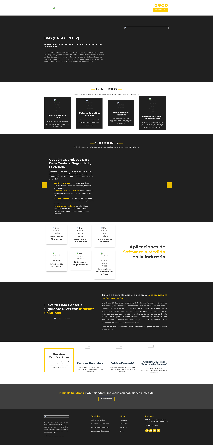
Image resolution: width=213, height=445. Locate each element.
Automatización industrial (100, 424)
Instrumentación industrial (100, 431)
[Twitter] (166, 5)
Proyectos (119, 8)
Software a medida (98, 420)
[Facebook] (159, 5)
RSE (128, 8)
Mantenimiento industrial (100, 427)
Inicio (100, 8)
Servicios (137, 8)
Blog (146, 8)
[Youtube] (162, 5)
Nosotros (109, 8)
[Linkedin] (156, 5)
